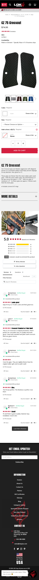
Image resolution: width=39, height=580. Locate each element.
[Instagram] (21, 549)
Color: (6, 108)
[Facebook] (14, 549)
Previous (3, 99)
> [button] (20, 429)
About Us (19, 483)
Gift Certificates (19, 494)
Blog (19, 501)
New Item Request (19, 512)
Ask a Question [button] (20, 266)
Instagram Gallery (19, 505)
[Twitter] (18, 549)
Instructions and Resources (19, 516)
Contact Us (19, 487)
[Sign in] (30, 5)
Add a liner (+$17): (19, 129)
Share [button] (6, 312)
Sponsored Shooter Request (19, 508)
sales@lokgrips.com (20, 544)
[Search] (10, 5)
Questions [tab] (18, 272)
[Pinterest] (25, 549)
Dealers (19, 480)
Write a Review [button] (20, 261)
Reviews (19, 519)
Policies (19, 491)
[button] (32, 312)
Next (35, 99)
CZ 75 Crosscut (7, 307)
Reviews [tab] (6, 272)
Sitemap (19, 498)
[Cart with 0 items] (35, 5)
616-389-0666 (20, 539)
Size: (6, 120)
